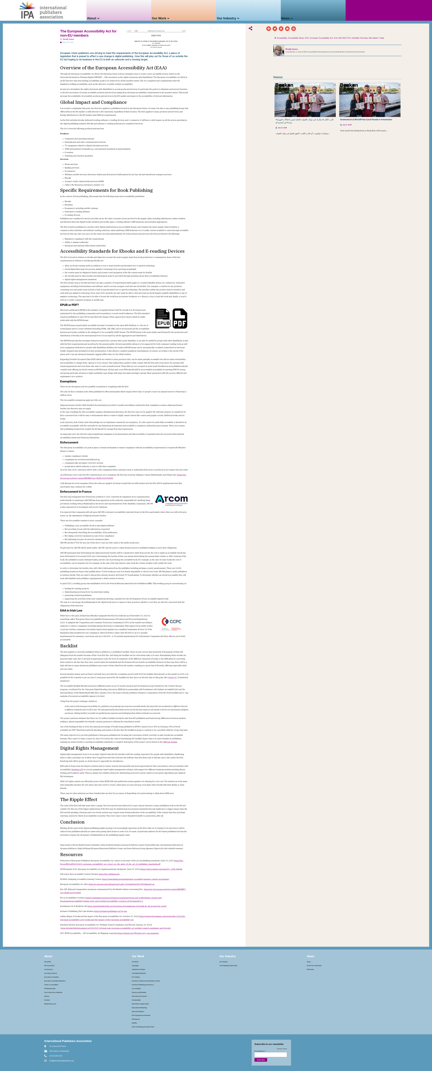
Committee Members (139, 973)
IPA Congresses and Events (141, 1015)
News (309, 962)
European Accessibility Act (321, 38)
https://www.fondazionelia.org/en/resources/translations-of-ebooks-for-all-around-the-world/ (127, 906)
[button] (268, 28)
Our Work (135, 962)
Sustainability (136, 1000)
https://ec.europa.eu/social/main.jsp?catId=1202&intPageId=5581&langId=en (121, 884)
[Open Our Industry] (238, 18)
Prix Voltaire (136, 977)
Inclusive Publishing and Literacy (143, 985)
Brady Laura (68, 39)
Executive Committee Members (55, 981)
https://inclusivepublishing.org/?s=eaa (110, 911)
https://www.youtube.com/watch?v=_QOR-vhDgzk (161, 869)
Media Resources (50, 1004)
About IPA (47, 962)
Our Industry (223, 962)
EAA (307, 38)
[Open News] (291, 18)
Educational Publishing (139, 1008)
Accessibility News (296, 38)
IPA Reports (136, 1019)
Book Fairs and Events (314, 965)
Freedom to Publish (138, 969)
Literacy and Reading (139, 992)
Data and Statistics (138, 1011)
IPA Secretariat (49, 965)
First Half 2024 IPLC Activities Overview (351, 38)
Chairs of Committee (51, 985)
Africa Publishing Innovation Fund (143, 1027)
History (46, 996)
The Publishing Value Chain (228, 965)
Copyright (135, 965)
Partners (47, 1000)
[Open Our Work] (168, 18)
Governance (48, 969)
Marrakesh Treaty (376, 38)
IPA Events (310, 969)
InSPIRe (134, 1023)
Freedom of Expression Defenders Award (146, 981)
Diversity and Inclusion (139, 996)
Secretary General (50, 973)
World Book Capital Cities (140, 1004)
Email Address (260, 1051)
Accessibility (282, 38)
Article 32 (172, 677)
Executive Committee (51, 977)
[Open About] (98, 18)
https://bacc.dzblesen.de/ (109, 874)
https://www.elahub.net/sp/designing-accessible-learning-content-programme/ (135, 879)
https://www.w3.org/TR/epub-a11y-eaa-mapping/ (138, 933)
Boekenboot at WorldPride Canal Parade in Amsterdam (366, 119)
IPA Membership (49, 988)
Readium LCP (77, 769)
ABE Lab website (170, 742)
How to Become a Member (53, 992)
